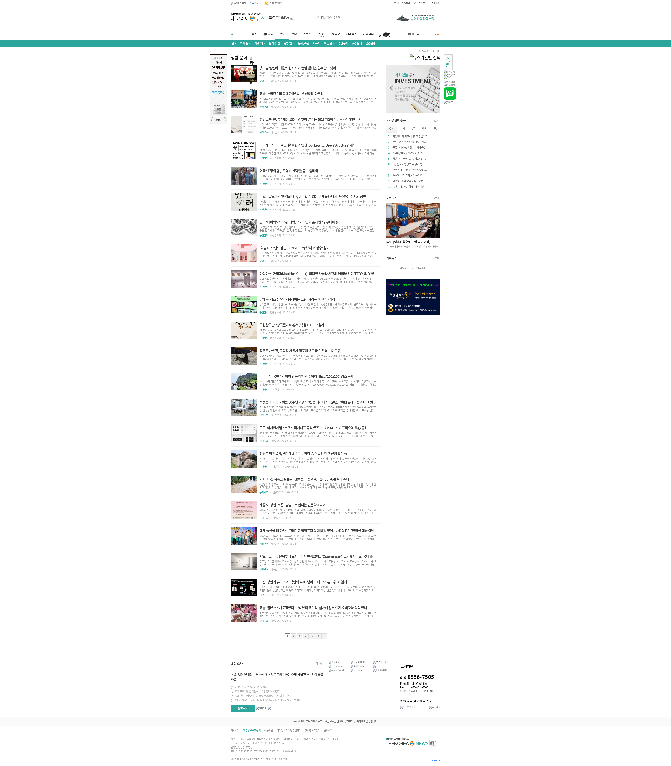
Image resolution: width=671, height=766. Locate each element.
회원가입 (406, 3)
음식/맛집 (274, 43)
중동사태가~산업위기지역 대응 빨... (410, 147)
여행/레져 (260, 43)
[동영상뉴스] (357, 666)
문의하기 (328, 730)
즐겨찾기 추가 (239, 3)
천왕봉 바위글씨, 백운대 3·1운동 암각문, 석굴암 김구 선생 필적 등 (303, 453)
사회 (402, 128)
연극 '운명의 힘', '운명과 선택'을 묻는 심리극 (288, 171)
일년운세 (370, 43)
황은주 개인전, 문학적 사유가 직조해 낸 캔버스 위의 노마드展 (300, 350)
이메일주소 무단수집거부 (289, 730)
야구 (414, 34)
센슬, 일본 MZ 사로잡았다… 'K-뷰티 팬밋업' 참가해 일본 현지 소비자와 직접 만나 (313, 608)
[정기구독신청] (408, 707)
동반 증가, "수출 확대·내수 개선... (408, 186)
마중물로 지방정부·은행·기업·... (408, 164)
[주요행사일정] (380, 670)
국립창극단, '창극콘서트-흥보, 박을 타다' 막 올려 (291, 325)
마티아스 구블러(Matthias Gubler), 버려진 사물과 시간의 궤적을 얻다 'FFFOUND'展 (316, 273)
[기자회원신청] (362, 662)
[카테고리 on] (425, 57)
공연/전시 (289, 43)
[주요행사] (449, 85)
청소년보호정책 (312, 730)
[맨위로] (448, 102)
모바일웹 (435, 3)
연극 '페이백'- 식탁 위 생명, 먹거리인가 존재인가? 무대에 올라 (300, 222)
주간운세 (343, 43)
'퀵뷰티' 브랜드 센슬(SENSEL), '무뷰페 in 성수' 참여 (294, 248)
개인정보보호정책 (252, 730)
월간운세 (357, 43)
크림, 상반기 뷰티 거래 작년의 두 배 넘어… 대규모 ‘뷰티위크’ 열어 (303, 582)
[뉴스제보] (434, 707)
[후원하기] (448, 69)
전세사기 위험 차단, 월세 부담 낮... (409, 142)
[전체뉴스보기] (336, 670)
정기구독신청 (419, 3)
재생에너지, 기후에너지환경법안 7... (410, 136)
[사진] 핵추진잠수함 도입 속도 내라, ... (409, 241)
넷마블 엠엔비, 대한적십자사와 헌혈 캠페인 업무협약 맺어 (297, 68)
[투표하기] (243, 708)
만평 (435, 128)
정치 (413, 128)
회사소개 (235, 730)
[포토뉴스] (449, 74)
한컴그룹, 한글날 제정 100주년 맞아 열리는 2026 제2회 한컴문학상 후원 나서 (310, 119)
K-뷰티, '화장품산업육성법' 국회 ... (409, 153)
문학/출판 (303, 43)
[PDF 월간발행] (381, 662)
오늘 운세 (329, 43)
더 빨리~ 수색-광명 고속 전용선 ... (408, 181)
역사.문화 (245, 43)
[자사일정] (449, 82)
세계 (424, 128)
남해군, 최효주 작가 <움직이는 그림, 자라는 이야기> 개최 (297, 299)
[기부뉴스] (356, 670)
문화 (234, 43)
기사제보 (254, 3)
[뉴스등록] (449, 71)
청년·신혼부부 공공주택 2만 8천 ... (409, 158)
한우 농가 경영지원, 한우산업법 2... (409, 170)
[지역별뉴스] (335, 666)
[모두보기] (269, 709)
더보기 (436, 121)
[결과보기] (261, 708)
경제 (391, 128)
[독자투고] (334, 662)
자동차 (316, 43)
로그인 (396, 3)
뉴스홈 (425, 51)
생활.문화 (435, 51)
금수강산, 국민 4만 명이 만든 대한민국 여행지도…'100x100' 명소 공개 (306, 376)
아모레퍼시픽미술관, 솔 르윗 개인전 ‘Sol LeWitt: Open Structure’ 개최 (307, 145)
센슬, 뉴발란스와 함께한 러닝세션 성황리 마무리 (291, 93)
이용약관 (268, 730)
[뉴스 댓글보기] (374, 667)
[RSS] (447, 77)
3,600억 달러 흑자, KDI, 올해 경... (408, 175)
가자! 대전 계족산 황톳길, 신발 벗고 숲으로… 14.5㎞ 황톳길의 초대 (304, 479)
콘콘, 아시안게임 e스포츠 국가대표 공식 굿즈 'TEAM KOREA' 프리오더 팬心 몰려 (313, 428)
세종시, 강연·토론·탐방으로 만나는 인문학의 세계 (292, 505)
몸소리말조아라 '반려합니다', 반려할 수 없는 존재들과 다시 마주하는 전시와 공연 (312, 196)
